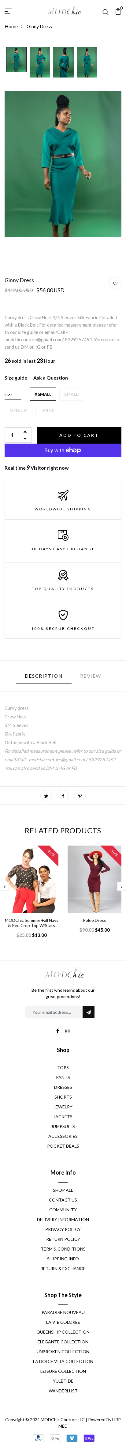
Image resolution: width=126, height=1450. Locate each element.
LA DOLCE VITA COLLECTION (63, 1361)
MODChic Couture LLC (63, 1419)
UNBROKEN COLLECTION (63, 1351)
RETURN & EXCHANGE (63, 1268)
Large (47, 410)
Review (91, 676)
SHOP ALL (63, 1190)
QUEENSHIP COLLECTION (63, 1332)
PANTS (63, 1077)
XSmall (43, 394)
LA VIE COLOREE (63, 1322)
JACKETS (63, 1116)
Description (44, 676)
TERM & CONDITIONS (63, 1248)
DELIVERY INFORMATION (63, 1219)
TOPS (63, 1067)
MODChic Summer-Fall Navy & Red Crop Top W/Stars (31, 923)
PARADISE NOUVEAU (63, 1312)
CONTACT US (63, 1199)
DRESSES (63, 1087)
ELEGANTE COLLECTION (63, 1341)
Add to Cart (79, 435)
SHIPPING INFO (63, 1258)
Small (71, 394)
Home (11, 26)
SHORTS (63, 1097)
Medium (18, 410)
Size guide (16, 377)
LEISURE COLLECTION (63, 1371)
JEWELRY (63, 1106)
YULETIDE (63, 1381)
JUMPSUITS (63, 1126)
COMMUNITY (63, 1209)
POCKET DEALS (63, 1146)
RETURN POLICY (63, 1239)
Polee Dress (94, 920)
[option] (16, 60)
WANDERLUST (63, 1390)
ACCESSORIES (63, 1136)
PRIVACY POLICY (63, 1229)
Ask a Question (50, 377)
